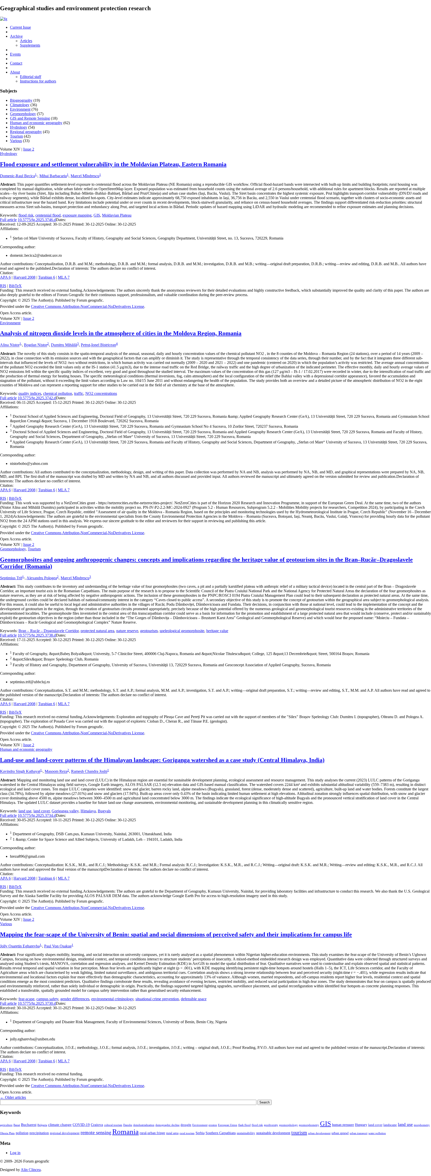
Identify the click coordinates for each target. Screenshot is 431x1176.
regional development (65, 1133)
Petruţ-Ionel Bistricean (98, 345)
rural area (172, 1133)
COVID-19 (81, 1124)
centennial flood (48, 215)
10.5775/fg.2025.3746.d (37, 220)
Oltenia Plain (7, 1133)
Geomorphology (23, 114)
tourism (299, 1132)
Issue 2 (28, 149)
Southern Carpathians (221, 1133)
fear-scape (26, 999)
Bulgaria (42, 1125)
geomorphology (288, 1125)
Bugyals (104, 811)
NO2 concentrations (101, 393)
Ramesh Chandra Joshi (89, 771)
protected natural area (97, 631)
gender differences (74, 999)
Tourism (16, 136)
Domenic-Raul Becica (17, 176)
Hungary (361, 1125)
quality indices (29, 393)
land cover (41, 811)
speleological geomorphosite (182, 631)
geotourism (149, 631)
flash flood (244, 1125)
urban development (319, 1133)
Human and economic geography (36, 123)
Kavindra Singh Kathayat (20, 771)
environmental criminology (112, 999)
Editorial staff (30, 77)
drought (186, 1125)
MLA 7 (64, 277)
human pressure (343, 1125)
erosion (213, 1125)
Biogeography (21, 100)
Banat (16, 1125)
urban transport (358, 1133)
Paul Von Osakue (58, 946)
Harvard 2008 (24, 277)
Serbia (200, 1133)
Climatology (19, 105)
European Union (227, 1125)
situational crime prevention (157, 999)
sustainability (246, 1133)
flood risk (25, 215)
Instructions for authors (38, 81)
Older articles (13, 1097)
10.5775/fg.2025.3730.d (37, 1003)
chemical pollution (57, 393)
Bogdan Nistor (35, 345)
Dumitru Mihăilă (64, 345)
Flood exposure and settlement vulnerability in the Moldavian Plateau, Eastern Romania (113, 164)
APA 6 (5, 277)
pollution (22, 1133)
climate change (60, 1124)
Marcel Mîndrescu (85, 176)
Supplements (30, 45)
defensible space (194, 999)
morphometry (422, 1125)
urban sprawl (340, 1133)
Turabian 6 (46, 277)
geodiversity (271, 1125)
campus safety (47, 999)
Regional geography (26, 132)
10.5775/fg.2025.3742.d (37, 398)
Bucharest (28, 1124)
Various (16, 141)
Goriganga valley (65, 811)
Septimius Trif (11, 578)
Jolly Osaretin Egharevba (20, 946)
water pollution (377, 1133)
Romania (125, 1132)
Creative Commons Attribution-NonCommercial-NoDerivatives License (87, 306)
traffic (78, 393)
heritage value (217, 631)
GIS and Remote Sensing (30, 118)
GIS (97, 215)
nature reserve (127, 631)
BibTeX (15, 286)
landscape (390, 1125)
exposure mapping (77, 215)
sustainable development (273, 1133)
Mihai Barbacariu (53, 176)
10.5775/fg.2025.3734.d (37, 815)
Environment (20, 109)
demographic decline (167, 1125)
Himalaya (88, 811)
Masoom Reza (56, 771)
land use (24, 811)
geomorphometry (309, 1125)
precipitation (39, 1133)
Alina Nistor (9, 345)
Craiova (97, 1124)
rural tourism (187, 1133)
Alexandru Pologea (41, 578)
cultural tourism (113, 1125)
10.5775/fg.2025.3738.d (37, 635)
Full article (8, 220)
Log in (15, 1153)
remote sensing (96, 1132)
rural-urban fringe (152, 1133)
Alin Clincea (31, 1170)
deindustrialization (143, 1125)
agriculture (6, 1125)
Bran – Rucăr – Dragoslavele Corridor (48, 631)
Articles (26, 41)
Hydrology (18, 127)
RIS (3, 286)
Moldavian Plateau (116, 215)
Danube (127, 1125)
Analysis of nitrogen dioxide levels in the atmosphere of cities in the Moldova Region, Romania (120, 333)
